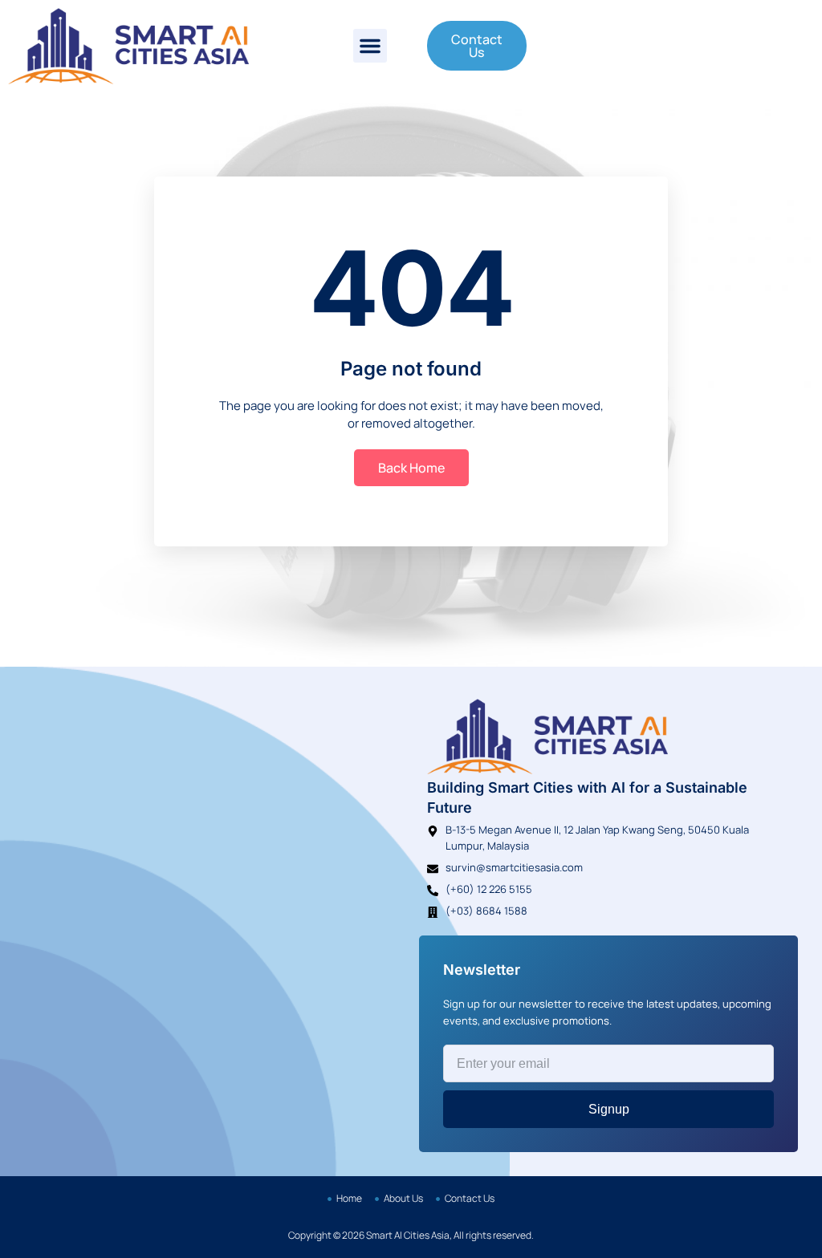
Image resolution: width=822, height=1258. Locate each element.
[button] (370, 46)
